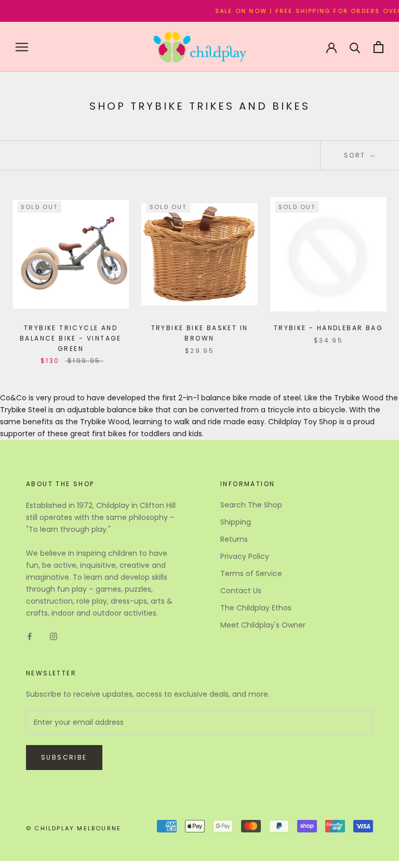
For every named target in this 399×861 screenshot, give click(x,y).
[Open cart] (378, 47)
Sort (356, 155)
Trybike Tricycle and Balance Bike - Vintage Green (71, 338)
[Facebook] (29, 636)
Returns (234, 539)
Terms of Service (251, 573)
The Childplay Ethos (255, 608)
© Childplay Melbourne (73, 828)
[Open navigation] (22, 47)
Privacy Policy (244, 556)
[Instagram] (53, 636)
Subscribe (64, 757)
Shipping (235, 522)
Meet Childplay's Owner (262, 625)
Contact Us (240, 590)
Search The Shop (251, 505)
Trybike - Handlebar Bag (328, 327)
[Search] (355, 47)
